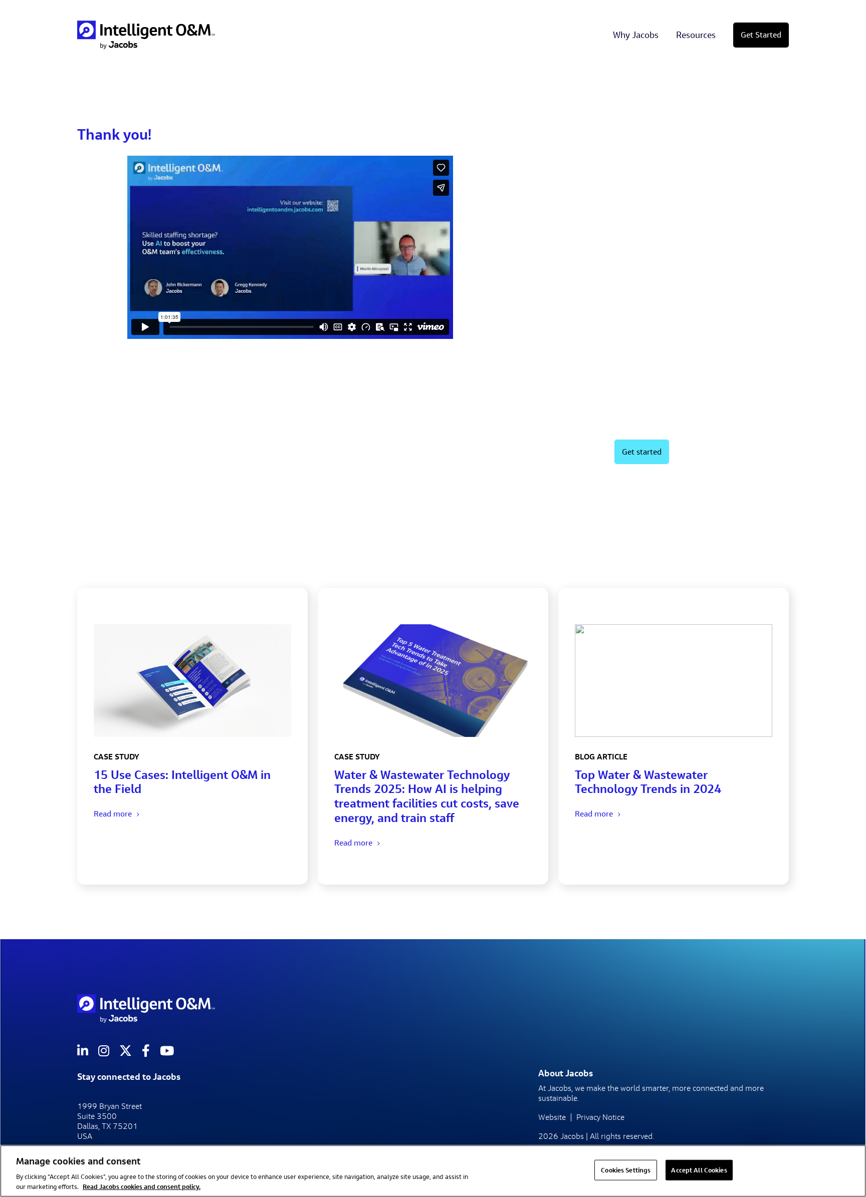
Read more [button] (113, 814)
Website (552, 1117)
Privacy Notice (600, 1117)
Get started (642, 452)
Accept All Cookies (699, 1170)
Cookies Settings (626, 1170)
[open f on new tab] (146, 1051)
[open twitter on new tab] (125, 1051)
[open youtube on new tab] (167, 1051)
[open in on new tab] (82, 1051)
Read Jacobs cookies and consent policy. (141, 1186)
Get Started (761, 35)
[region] (433, 1171)
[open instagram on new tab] (103, 1051)
